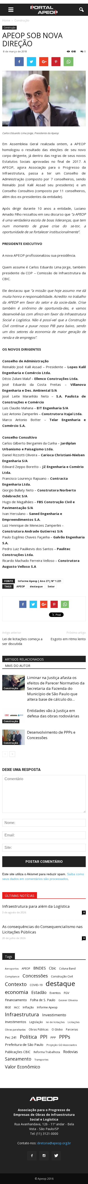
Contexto (16, 984)
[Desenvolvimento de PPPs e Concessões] (13, 737)
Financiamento (16, 1000)
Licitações (73, 1022)
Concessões (35, 975)
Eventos (55, 993)
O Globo (57, 1029)
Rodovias (70, 1051)
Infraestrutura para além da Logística (36, 906)
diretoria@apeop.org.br (54, 1143)
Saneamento (18, 1059)
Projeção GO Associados (61, 1045)
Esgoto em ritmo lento (68, 639)
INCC (17, 1007)
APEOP (20, 586)
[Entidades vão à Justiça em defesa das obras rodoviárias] (13, 715)
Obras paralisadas (15, 1029)
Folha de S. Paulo (42, 1000)
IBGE (8, 1007)
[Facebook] (31, 1155)
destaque (36, 586)
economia (16, 992)
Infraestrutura (22, 1014)
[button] (81, 10)
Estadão (38, 992)
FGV (66, 993)
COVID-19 (36, 985)
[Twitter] (56, 1155)
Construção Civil (62, 976)
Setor (51, 586)
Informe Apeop (47, 1007)
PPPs (64, 1036)
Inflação (28, 1007)
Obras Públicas (39, 1029)
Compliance (12, 976)
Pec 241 (11, 1037)
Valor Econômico (22, 1066)
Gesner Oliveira (68, 1000)
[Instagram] (44, 1155)
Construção (9, 27)
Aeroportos (12, 968)
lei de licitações (55, 1022)
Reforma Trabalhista (47, 1052)
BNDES (39, 968)
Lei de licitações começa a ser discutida (22, 641)
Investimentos (15, 1022)
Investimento (54, 1014)
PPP (53, 1037)
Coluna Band (67, 968)
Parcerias (72, 1029)
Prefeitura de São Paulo (24, 1044)
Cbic (52, 968)
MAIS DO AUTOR (17, 665)
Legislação (36, 1022)
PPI (43, 1036)
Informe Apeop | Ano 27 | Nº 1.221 (39, 581)
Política (28, 1036)
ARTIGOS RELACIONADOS (24, 659)
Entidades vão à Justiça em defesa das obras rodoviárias (53, 713)
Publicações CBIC (17, 1052)
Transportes (41, 1059)
